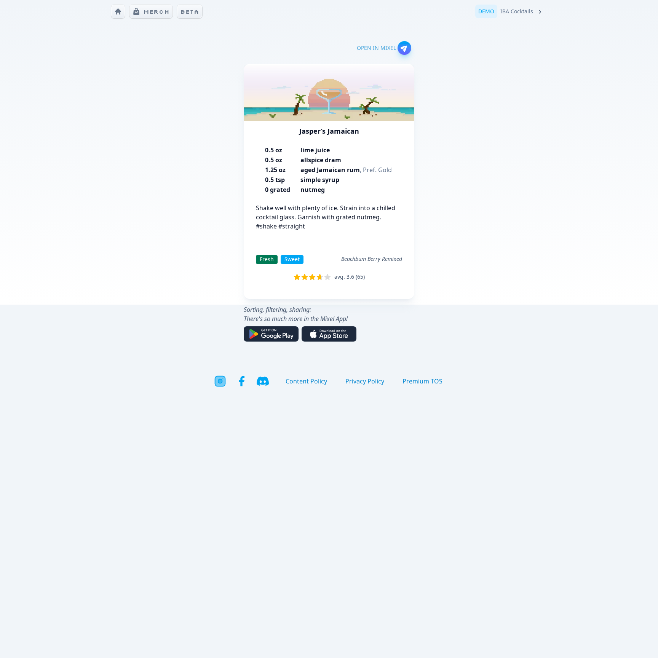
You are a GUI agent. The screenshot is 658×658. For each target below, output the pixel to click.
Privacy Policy (364, 381)
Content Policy (306, 381)
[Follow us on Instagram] (220, 381)
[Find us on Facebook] (241, 381)
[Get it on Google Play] (271, 334)
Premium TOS (422, 381)
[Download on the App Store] (329, 334)
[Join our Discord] (263, 381)
